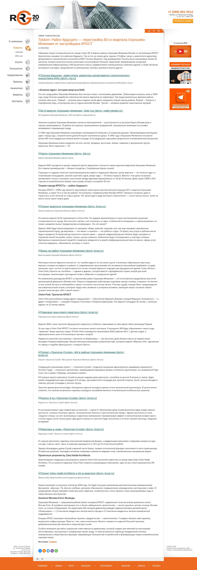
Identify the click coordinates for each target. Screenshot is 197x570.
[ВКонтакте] (40, 551)
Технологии (15, 68)
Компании (19, 52)
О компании (15, 41)
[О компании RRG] (180, 51)
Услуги (15, 62)
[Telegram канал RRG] (180, 109)
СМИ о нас (19, 56)
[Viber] (52, 551)
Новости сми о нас (53, 35)
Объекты (15, 75)
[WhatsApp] (56, 551)
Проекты (15, 81)
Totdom (53, 542)
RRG (24, 18)
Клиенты (15, 94)
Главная (41, 35)
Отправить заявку (183, 21)
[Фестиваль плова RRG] (180, 83)
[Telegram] (48, 551)
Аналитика (15, 88)
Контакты (15, 101)
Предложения (106, 566)
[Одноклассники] (44, 551)
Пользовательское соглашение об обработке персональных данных (179, 552)
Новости (16, 47)
